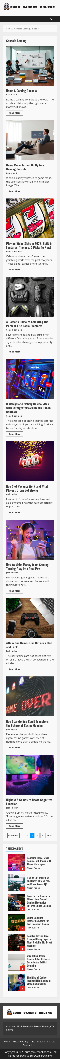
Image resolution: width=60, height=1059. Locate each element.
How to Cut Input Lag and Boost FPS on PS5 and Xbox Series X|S (16, 882)
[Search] (51, 19)
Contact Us (29, 1045)
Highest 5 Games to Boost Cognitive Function (30, 775)
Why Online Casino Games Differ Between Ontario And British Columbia (16, 962)
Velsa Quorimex (14, 251)
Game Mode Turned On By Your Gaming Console (30, 140)
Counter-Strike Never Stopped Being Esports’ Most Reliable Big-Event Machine (16, 942)
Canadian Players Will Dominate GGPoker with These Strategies (16, 862)
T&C (32, 1041)
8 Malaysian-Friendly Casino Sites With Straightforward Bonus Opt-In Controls (30, 379)
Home (7, 1041)
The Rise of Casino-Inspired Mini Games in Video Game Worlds (16, 982)
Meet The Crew (46, 1041)
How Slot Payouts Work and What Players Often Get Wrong (30, 461)
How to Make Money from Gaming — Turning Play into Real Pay (30, 540)
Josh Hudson (12, 494)
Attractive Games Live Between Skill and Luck (30, 618)
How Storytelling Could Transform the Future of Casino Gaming (30, 696)
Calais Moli (11, 94)
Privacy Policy (20, 1041)
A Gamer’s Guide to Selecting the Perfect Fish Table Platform (30, 297)
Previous (13, 835)
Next (49, 835)
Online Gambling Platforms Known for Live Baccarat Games (16, 922)
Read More (14, 112)
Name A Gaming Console (30, 66)
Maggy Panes (33, 868)
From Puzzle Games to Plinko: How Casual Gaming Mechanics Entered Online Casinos (16, 902)
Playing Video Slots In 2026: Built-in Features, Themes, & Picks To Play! (30, 218)
